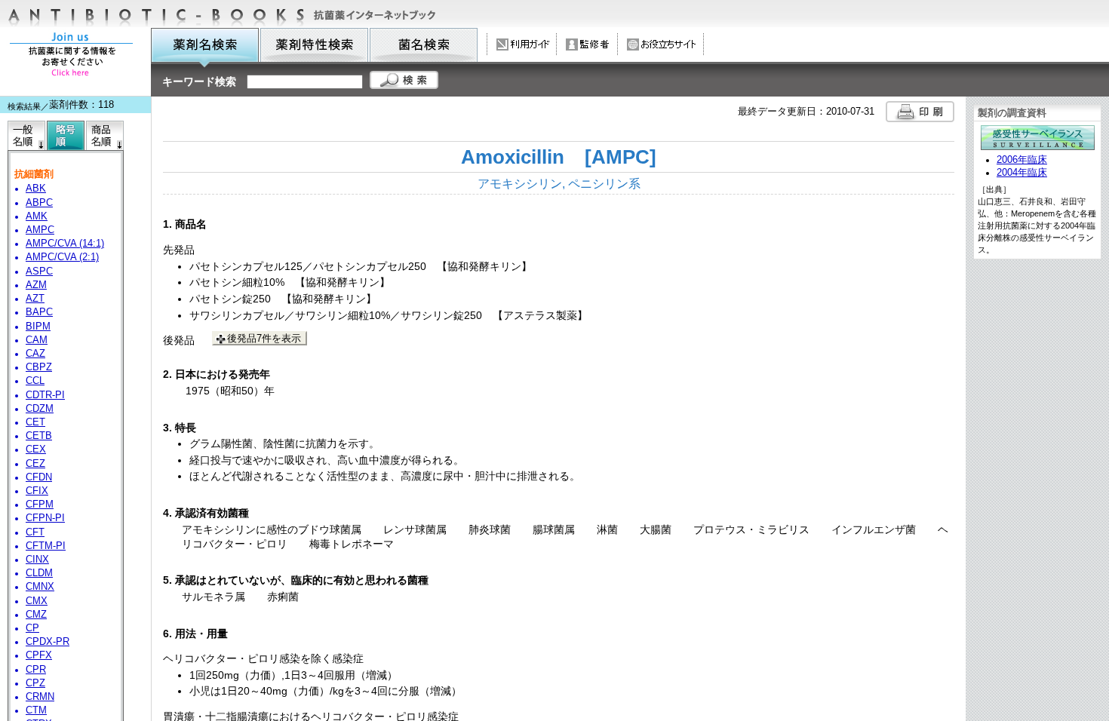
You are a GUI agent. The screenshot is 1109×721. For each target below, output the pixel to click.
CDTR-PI (45, 395)
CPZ (35, 683)
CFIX (37, 491)
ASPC (39, 271)
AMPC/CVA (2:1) (62, 257)
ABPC (39, 203)
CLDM (39, 573)
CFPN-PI (45, 518)
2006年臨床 (1022, 160)
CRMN (40, 697)
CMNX (40, 586)
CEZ (35, 464)
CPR (36, 669)
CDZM (40, 408)
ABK (36, 188)
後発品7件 (264, 338)
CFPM (40, 504)
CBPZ (39, 367)
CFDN (39, 477)
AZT (35, 298)
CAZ (35, 353)
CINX (37, 559)
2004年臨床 (1022, 172)
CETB (39, 436)
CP (32, 628)
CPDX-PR (47, 642)
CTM (36, 710)
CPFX (39, 655)
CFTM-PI (46, 546)
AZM (36, 285)
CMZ (36, 614)
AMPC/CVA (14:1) (65, 243)
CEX (36, 449)
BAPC (39, 312)
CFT (35, 532)
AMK (37, 216)
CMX (37, 601)
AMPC (40, 230)
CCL (35, 381)
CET (35, 422)
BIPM (38, 326)
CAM (37, 340)
